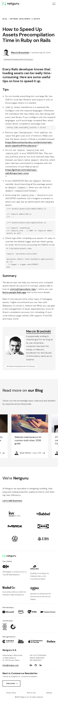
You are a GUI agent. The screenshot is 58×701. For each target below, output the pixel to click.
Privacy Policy (11, 693)
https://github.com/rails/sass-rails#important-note (21, 171)
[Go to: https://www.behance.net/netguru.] (31, 665)
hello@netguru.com (11, 665)
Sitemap (49, 693)
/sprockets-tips (23, 289)
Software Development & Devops (25, 19)
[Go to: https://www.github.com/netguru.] (35, 665)
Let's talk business (12, 500)
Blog (5, 19)
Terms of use (31, 693)
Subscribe (10, 683)
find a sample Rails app (14, 292)
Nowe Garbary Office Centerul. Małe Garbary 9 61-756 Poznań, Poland (12, 657)
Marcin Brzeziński (20, 52)
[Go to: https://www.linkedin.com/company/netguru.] (40, 665)
